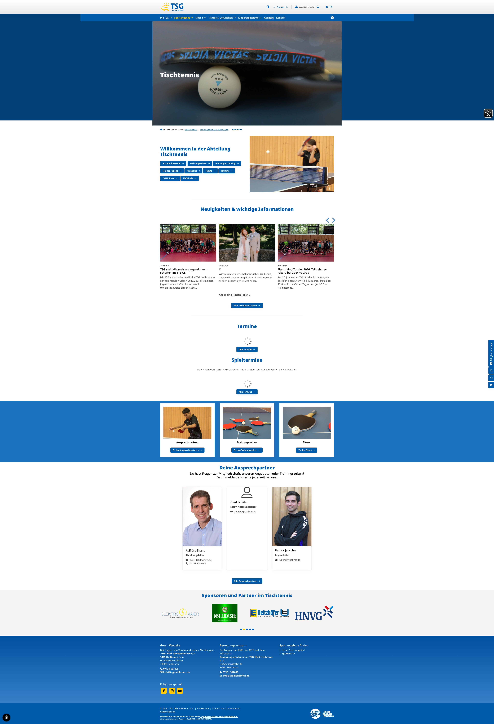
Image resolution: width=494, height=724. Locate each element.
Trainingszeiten (198, 163)
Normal (280, 7)
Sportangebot (182, 17)
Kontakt (280, 17)
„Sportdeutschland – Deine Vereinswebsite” (219, 716)
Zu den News (305, 450)
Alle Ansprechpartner (245, 581)
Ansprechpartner (171, 163)
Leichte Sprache (306, 7)
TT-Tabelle (188, 178)
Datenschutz (218, 708)
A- (274, 7)
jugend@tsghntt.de (289, 559)
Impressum (203, 708)
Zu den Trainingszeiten (245, 450)
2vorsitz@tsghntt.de (245, 511)
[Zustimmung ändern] (6, 717)
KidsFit (199, 17)
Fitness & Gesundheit (221, 17)
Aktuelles (192, 170)
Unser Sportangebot (293, 650)
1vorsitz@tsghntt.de (201, 559)
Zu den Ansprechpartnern (186, 450)
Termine (225, 170)
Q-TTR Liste (168, 178)
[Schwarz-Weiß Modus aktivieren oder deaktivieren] (268, 7)
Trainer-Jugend (170, 170)
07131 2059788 (198, 563)
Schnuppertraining (225, 163)
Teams (208, 170)
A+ (287, 7)
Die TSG (164, 17)
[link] (188, 261)
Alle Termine (245, 349)
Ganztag (269, 17)
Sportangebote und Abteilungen (214, 129)
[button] (332, 17)
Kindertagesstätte (248, 17)
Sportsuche (288, 653)
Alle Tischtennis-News (245, 305)
